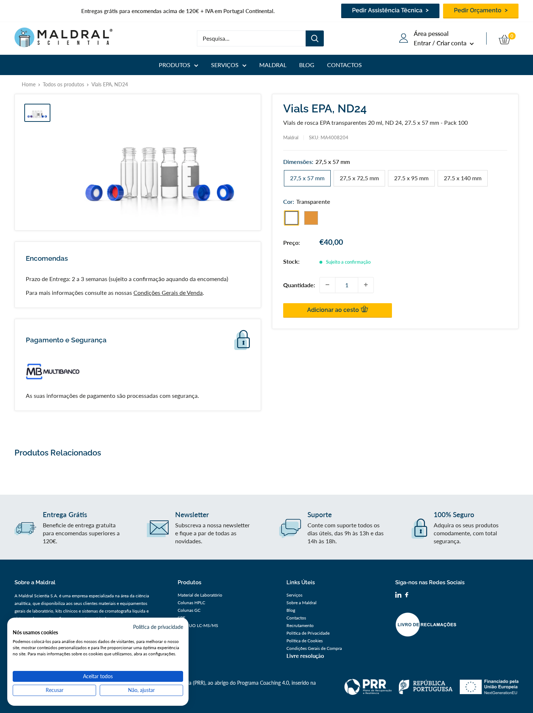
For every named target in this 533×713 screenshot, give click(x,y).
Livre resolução (305, 655)
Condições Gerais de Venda (168, 292)
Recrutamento (300, 625)
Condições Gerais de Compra (314, 648)
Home (29, 84)
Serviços (225, 64)
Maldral (272, 64)
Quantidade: (299, 284)
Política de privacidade (158, 627)
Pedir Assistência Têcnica (388, 10)
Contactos (344, 64)
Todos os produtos (63, 84)
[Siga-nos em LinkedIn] (398, 596)
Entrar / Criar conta (441, 43)
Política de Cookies (304, 640)
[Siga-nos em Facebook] (406, 595)
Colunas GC (189, 610)
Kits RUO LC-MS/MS (198, 625)
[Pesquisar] (315, 38)
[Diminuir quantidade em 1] (327, 284)
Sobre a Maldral (301, 602)
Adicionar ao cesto (333, 309)
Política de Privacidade (308, 633)
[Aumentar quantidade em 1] (365, 284)
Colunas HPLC (191, 602)
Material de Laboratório (200, 595)
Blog (306, 64)
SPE (181, 618)
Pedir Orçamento (478, 10)
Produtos (174, 64)
